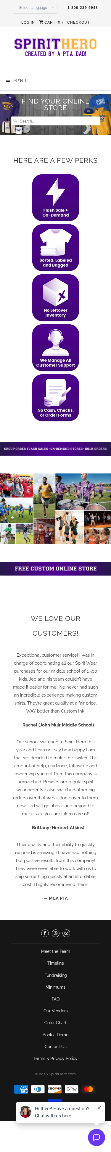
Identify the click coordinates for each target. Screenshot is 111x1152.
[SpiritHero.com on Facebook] (45, 933)
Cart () (53, 22)
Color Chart (55, 1022)
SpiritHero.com (62, 1074)
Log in (28, 22)
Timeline (55, 963)
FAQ (55, 999)
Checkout (78, 22)
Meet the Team (55, 951)
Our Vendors (56, 1010)
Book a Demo (55, 1034)
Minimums (55, 987)
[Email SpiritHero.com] (66, 933)
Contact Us (56, 1046)
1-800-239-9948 (82, 8)
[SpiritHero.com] (55, 49)
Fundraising (55, 975)
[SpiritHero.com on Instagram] (55, 933)
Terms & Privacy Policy (55, 1058)
